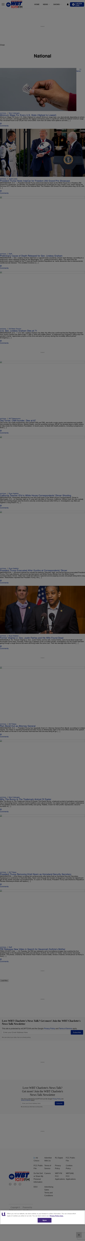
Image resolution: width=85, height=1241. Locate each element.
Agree (44, 1220)
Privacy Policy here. (56, 1216)
